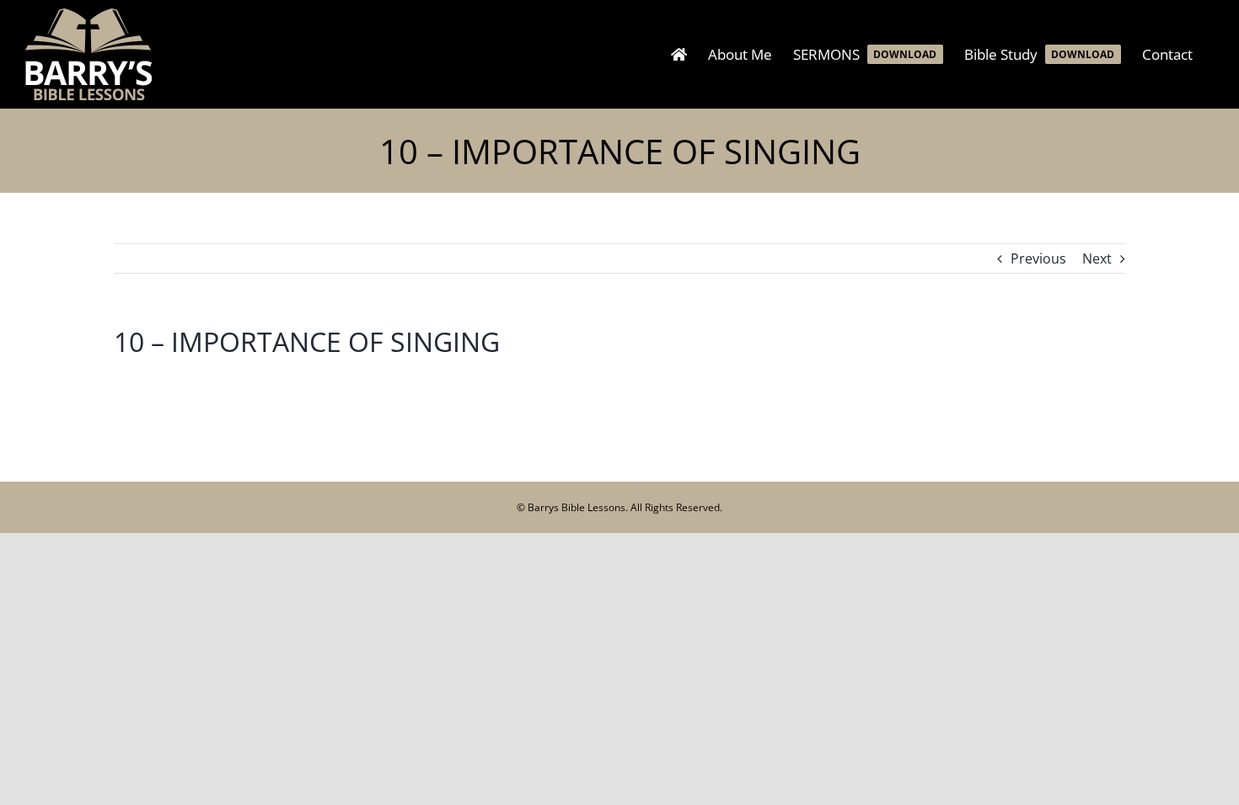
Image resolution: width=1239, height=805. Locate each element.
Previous (1038, 258)
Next (1097, 258)
